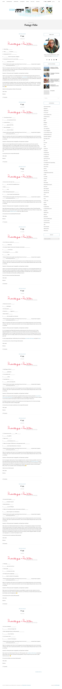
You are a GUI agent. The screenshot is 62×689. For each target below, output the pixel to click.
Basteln (45, 118)
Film (44, 144)
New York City (46, 190)
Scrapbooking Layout (48, 208)
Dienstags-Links (47, 138)
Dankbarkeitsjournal (47, 134)
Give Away (46, 160)
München (45, 186)
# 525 (22, 420)
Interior (45, 168)
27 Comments (5, 221)
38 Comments (5, 543)
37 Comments (5, 97)
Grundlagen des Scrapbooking (49, 162)
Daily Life (32, 1)
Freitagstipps (46, 156)
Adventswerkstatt (47, 106)
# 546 (22, 36)
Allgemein (46, 108)
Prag (44, 198)
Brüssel (45, 124)
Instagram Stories (13, 211)
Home (4, 1)
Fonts (45, 146)
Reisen (27, 1)
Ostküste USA (46, 192)
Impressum (29, 685)
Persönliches (46, 196)
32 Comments (5, 283)
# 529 (22, 229)
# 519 (22, 611)
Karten (45, 174)
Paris (45, 194)
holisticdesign (57, 685)
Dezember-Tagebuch (47, 136)
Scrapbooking (9, 1)
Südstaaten (46, 216)
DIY (44, 140)
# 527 (22, 291)
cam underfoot (46, 128)
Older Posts (38, 671)
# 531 (22, 169)
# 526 (22, 356)
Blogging (45, 122)
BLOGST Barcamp (34, 461)
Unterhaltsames (47, 222)
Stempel (45, 214)
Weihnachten (46, 228)
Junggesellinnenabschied (48, 172)
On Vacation (52, 90)
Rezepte (45, 204)
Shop (40, 338)
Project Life (46, 200)
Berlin (45, 120)
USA (44, 224)
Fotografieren (46, 152)
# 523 (22, 486)
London (45, 180)
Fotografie (22, 1)
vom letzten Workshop (29, 338)
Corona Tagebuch (47, 130)
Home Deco (46, 166)
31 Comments (5, 349)
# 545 (22, 104)
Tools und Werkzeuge (48, 218)
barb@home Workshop (31, 652)
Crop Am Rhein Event (48, 132)
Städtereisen (46, 212)
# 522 (22, 551)
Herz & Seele (46, 164)
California (46, 126)
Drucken (45, 142)
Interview (45, 170)
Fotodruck (46, 148)
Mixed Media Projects (48, 184)
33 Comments (5, 161)
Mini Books (46, 182)
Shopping (45, 210)
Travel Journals (46, 220)
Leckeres (45, 178)
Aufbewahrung (46, 116)
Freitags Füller (22, 33)
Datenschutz (24, 685)
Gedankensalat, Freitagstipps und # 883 (54, 85)
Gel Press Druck (47, 158)
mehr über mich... (55, 56)
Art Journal (46, 112)
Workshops (16, 1)
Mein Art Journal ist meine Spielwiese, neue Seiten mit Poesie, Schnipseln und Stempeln (54, 80)
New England (46, 188)
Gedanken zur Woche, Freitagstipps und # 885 (54, 68)
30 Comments (5, 413)
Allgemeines (46, 110)
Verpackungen (46, 226)
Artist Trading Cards (47, 114)
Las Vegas (45, 176)
